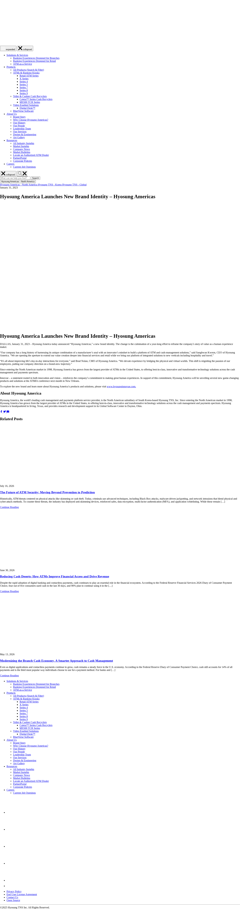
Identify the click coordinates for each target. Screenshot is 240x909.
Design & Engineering (24, 134)
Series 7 (24, 87)
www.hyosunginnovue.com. (121, 386)
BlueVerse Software (23, 111)
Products (11, 66)
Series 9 (24, 93)
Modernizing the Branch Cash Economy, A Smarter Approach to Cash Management (56, 660)
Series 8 (24, 90)
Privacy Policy (14, 891)
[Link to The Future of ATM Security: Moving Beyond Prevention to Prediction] (120, 454)
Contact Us (12, 897)
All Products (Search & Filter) (28, 69)
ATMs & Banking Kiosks (26, 72)
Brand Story (19, 116)
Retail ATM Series (29, 75)
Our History (19, 122)
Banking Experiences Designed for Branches (36, 58)
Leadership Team (22, 128)
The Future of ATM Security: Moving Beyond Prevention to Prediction (47, 492)
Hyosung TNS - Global (74, 184)
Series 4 (24, 81)
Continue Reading (9, 507)
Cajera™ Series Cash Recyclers (36, 99)
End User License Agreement (22, 894)
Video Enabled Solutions (26, 105)
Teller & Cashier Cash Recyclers (30, 96)
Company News (21, 149)
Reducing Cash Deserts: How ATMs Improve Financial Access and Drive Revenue (54, 576)
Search (36, 178)
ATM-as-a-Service (22, 64)
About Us (12, 114)
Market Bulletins (21, 152)
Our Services (19, 131)
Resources (12, 140)
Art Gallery (19, 137)
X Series (24, 78)
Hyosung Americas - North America (19, 184)
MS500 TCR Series (30, 102)
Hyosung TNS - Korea (50, 184)
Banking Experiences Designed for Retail (34, 61)
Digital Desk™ (27, 108)
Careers (10, 163)
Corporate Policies (22, 161)
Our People (19, 125)
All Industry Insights (23, 143)
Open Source (13, 900)
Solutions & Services (17, 55)
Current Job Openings (24, 166)
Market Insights (21, 146)
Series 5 (24, 84)
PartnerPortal (19, 158)
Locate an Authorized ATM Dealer (31, 155)
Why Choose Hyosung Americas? (30, 119)
